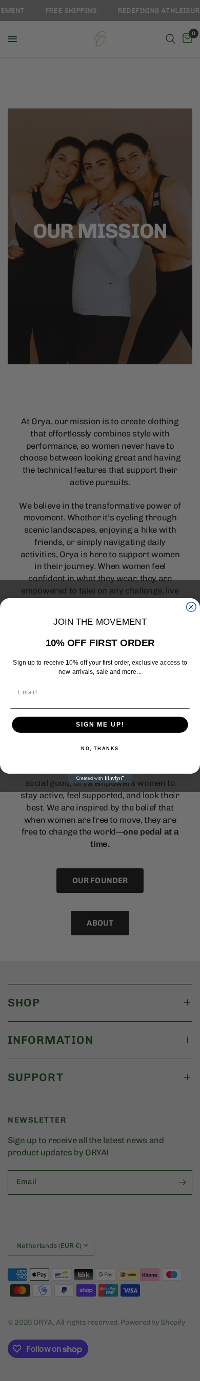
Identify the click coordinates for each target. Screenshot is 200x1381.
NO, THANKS (100, 748)
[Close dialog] (191, 606)
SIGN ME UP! (100, 724)
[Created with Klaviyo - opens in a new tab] (100, 778)
